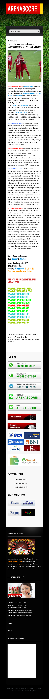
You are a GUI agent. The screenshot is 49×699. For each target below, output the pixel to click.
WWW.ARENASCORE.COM (19, 302)
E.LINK (26, 294)
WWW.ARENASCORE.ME (18, 297)
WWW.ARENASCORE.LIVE (18, 319)
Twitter (10, 630)
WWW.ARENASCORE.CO (18, 311)
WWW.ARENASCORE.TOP (18, 314)
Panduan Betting (20, 483)
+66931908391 (22, 603)
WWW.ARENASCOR (16, 294)
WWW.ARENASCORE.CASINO (20, 288)
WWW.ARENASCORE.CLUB (19, 317)
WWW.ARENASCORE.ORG (18, 308)
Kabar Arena (18, 480)
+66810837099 (20, 608)
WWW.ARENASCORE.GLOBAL (20, 291)
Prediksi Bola (18, 487)
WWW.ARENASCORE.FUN (18, 322)
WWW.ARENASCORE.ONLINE (20, 299)
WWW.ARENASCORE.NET (18, 305)
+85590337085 (22, 605)
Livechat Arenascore (15, 86)
